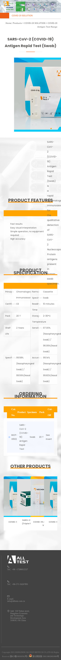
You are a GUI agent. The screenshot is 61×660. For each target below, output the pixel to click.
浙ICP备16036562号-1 (19, 656)
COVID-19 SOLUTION (34, 23)
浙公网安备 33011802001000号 (45, 656)
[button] (51, 128)
